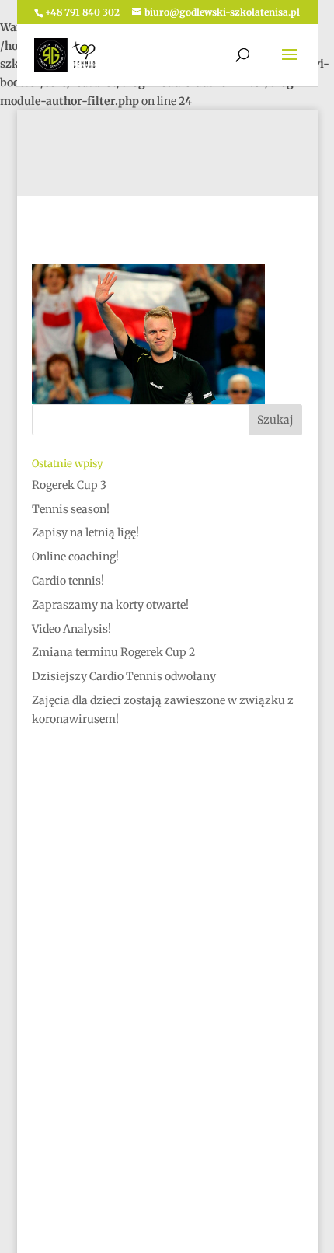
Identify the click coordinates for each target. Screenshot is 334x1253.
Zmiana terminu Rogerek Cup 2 (113, 652)
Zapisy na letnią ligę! (85, 532)
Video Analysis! (71, 629)
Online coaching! (75, 557)
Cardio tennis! (68, 581)
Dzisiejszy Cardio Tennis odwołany (124, 676)
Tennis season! (71, 509)
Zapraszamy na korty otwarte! (110, 605)
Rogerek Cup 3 (69, 485)
